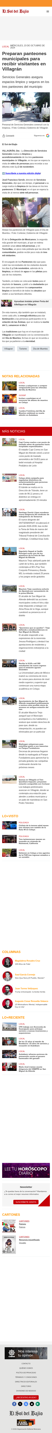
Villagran (8, 349)
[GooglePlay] (38, 1404)
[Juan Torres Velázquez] (7, 990)
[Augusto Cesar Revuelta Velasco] (7, 1004)
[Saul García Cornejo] (7, 976)
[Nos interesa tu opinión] (26, 1353)
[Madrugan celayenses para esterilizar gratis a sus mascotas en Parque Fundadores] (9, 756)
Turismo (23, 349)
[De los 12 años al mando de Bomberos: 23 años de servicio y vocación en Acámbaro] (9, 1042)
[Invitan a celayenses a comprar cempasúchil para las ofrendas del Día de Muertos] (9, 386)
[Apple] (32, 1404)
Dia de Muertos (40, 349)
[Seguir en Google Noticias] (48, 135)
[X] (20, 1404)
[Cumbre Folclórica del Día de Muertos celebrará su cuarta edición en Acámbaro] (9, 411)
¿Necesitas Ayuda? (26, 1397)
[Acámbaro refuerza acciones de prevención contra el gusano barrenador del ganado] (9, 1054)
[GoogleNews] (26, 1404)
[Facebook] (14, 1404)
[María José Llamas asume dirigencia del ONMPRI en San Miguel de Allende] (9, 1067)
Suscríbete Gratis (26, 1202)
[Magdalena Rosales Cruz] (7, 962)
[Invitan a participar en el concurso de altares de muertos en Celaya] (9, 398)
